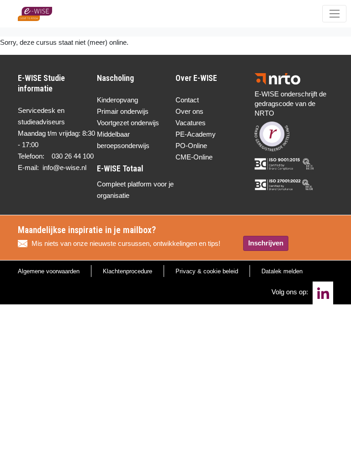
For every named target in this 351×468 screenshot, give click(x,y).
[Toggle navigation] (334, 13)
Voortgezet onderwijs (128, 123)
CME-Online (194, 157)
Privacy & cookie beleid (207, 271)
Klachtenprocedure (127, 271)
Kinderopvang (117, 100)
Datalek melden (282, 271)
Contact (187, 100)
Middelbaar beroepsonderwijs (123, 139)
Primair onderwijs (123, 111)
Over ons (189, 111)
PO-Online (191, 145)
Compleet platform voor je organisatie (135, 189)
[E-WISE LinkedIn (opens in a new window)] (323, 293)
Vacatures (191, 123)
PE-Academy (196, 134)
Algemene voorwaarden (49, 271)
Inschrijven (265, 243)
